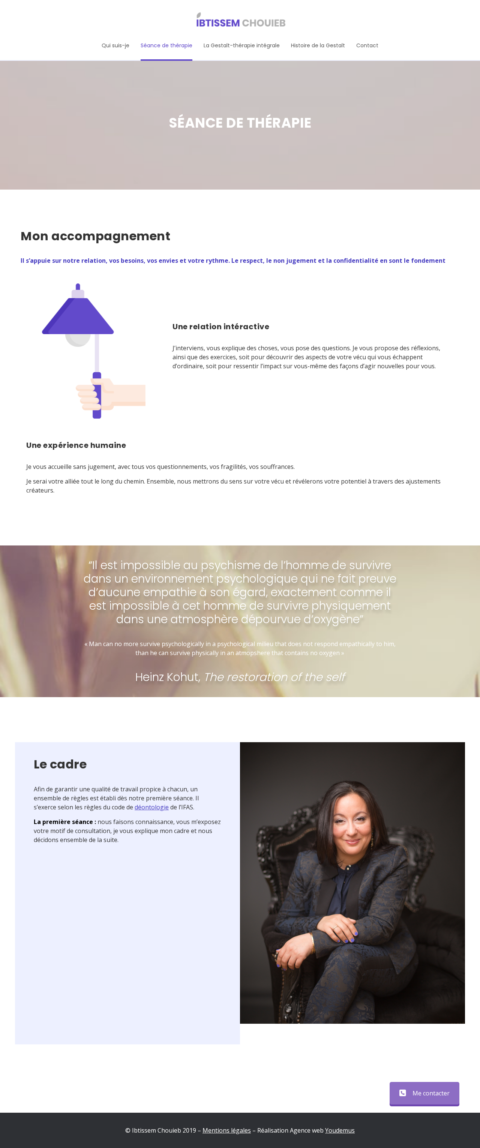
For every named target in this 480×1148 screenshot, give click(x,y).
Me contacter (431, 1093)
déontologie (152, 807)
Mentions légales (226, 1130)
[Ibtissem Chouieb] (240, 20)
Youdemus (340, 1130)
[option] (352, 883)
